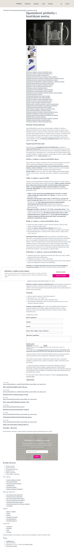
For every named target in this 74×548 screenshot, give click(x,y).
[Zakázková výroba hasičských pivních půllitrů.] (39, 107)
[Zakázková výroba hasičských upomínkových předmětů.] (41, 105)
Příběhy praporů (29, 384)
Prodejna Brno (10, 485)
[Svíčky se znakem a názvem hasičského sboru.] (39, 99)
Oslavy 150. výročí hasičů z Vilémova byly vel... (16, 424)
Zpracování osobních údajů (14, 483)
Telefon (28, 322)
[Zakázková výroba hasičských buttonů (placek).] (39, 91)
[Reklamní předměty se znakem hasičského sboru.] (40, 113)
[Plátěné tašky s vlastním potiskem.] (36, 117)
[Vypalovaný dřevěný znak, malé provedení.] (38, 96)
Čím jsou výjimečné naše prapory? (16, 500)
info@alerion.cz (10, 541)
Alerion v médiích (16, 384)
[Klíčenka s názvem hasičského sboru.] (36, 88)
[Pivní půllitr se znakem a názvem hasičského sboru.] (40, 109)
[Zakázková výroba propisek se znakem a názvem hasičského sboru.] (45, 78)
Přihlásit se (37, 456)
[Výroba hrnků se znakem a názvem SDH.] (37, 75)
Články (23, 384)
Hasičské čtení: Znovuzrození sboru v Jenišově (16, 409)
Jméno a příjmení (31, 317)
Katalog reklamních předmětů (15, 489)
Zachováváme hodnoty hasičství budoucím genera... (17, 417)
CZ (61, 3)
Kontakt (50, 3)
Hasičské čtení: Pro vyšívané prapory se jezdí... (16, 394)
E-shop (67, 3)
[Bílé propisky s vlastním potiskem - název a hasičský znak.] (42, 104)
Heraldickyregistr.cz (12, 521)
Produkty (19, 3)
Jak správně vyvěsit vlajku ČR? (15, 495)
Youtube (9, 532)
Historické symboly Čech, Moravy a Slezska (18, 504)
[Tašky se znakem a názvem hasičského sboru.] (39, 121)
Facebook (9, 528)
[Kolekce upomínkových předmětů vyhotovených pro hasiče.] (31, 51)
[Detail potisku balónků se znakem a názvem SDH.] (40, 83)
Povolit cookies (61, 275)
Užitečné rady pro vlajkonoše (14, 496)
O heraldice (10, 506)
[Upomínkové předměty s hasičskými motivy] (48, 45)
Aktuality (36, 3)
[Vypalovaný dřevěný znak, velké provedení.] (38, 97)
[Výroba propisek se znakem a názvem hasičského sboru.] (42, 112)
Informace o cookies (11, 546)
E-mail (28, 326)
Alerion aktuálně (7, 384)
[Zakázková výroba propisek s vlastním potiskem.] (31, 70)
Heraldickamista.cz (11, 519)
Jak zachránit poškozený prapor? (15, 498)
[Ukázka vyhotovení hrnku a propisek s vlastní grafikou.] (41, 77)
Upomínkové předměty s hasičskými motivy (25, 10)
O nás (43, 3)
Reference (27, 3)
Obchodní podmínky (12, 482)
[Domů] (8, 3)
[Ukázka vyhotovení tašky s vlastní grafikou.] (38, 120)
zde (36, 140)
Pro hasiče (11, 10)
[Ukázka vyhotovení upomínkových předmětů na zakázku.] (42, 115)
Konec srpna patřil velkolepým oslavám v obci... (16, 402)
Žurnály (9, 515)
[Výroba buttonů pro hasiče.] (34, 94)
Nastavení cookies (61, 271)
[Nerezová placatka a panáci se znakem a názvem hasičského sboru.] (31, 57)
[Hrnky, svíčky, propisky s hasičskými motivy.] (38, 102)
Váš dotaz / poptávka (32, 335)
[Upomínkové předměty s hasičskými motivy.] (38, 110)
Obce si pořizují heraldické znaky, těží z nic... (15, 387)
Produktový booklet (12, 517)
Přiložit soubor (30, 344)
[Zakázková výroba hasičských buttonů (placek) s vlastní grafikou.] (44, 93)
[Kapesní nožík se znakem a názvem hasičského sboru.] (31, 64)
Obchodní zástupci (11, 487)
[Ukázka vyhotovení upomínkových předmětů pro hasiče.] (42, 80)
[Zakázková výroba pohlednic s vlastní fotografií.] (39, 89)
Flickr (8, 530)
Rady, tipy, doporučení (40, 384)
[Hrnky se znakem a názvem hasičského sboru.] (39, 72)
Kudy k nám (29, 544)
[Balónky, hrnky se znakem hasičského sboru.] (39, 86)
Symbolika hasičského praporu (15, 502)
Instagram (9, 526)
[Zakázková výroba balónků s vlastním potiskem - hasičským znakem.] (45, 81)
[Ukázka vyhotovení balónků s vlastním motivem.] (39, 85)
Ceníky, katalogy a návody (14, 480)
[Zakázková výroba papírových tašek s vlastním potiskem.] (42, 118)
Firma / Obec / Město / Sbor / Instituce (37, 331)
